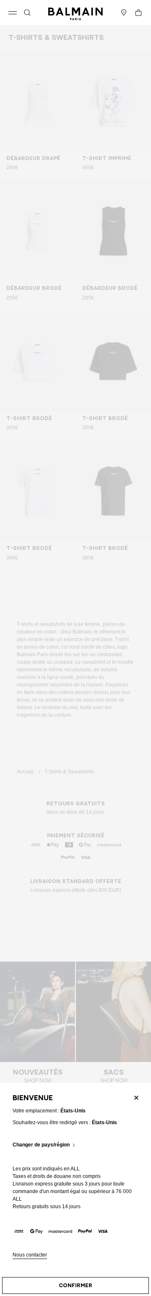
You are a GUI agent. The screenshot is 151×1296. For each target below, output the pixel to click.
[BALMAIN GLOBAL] (75, 12)
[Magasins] (124, 12)
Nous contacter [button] (30, 1255)
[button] (27, 12)
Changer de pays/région (41, 1145)
